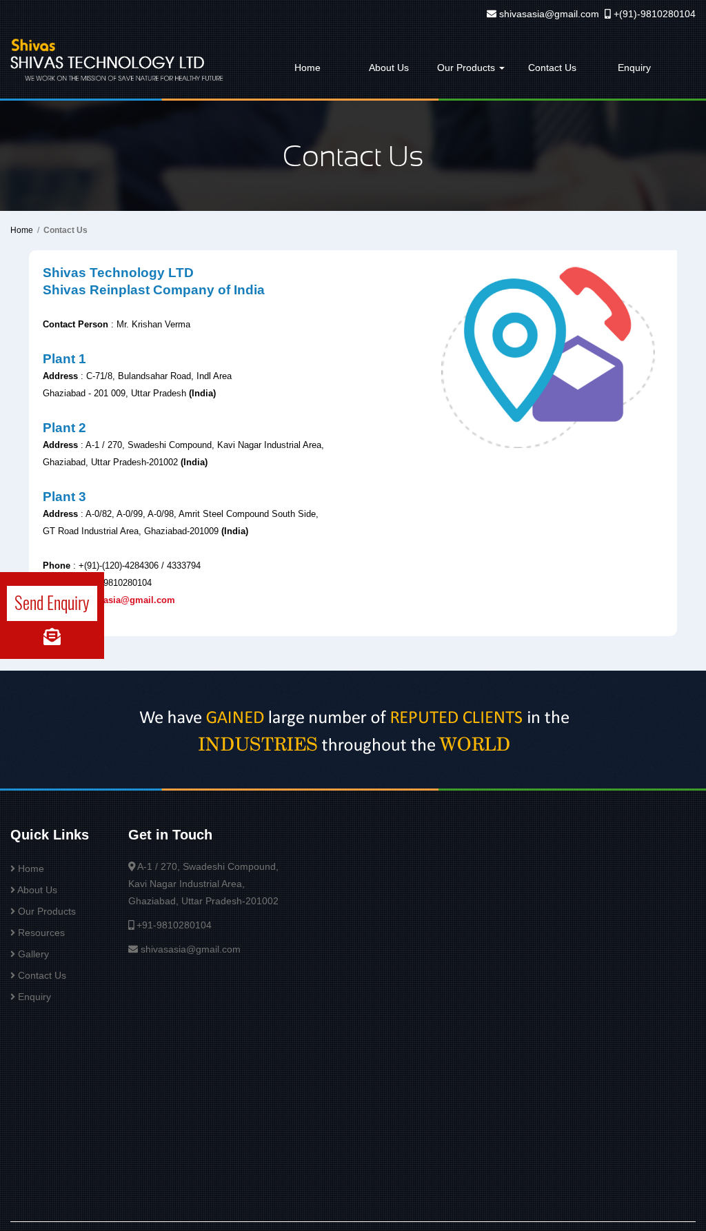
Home (307, 67)
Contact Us (552, 67)
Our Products (467, 67)
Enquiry (634, 67)
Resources (41, 932)
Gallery (33, 953)
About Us (389, 67)
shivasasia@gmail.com (549, 13)
